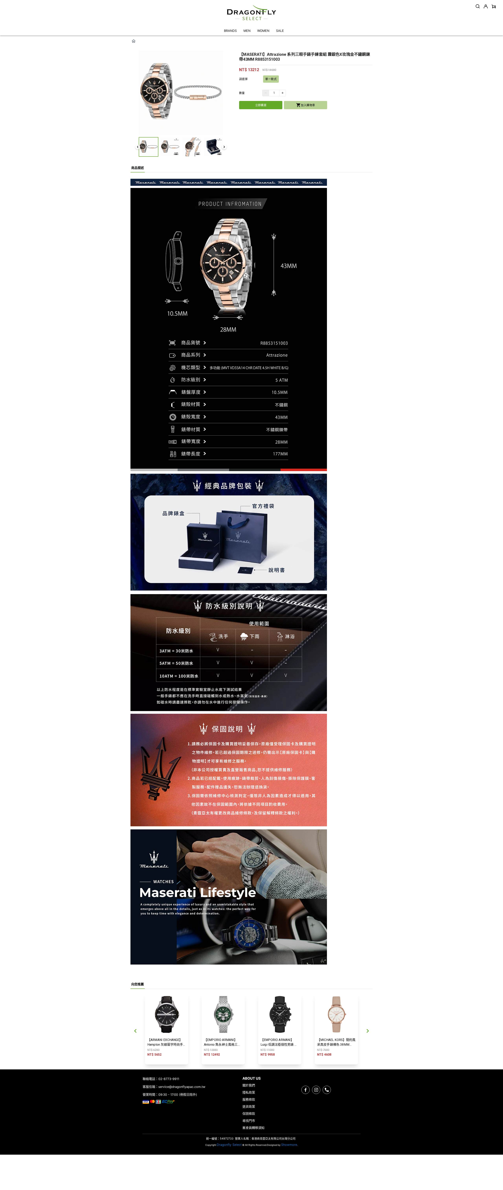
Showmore (289, 1145)
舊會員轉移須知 (253, 1128)
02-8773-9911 (168, 1079)
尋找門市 (248, 1121)
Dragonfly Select (229, 1145)
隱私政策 (248, 1092)
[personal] (486, 6)
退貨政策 (248, 1106)
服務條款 (248, 1099)
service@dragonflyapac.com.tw (181, 1087)
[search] (478, 6)
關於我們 (248, 1085)
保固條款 (248, 1114)
